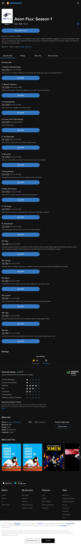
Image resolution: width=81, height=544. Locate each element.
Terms (40, 523)
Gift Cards (45, 508)
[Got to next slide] (79, 457)
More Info (38, 56)
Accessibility (66, 514)
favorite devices (25, 47)
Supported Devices (68, 498)
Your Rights (63, 525)
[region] (40, 532)
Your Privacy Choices (32, 540)
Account (24, 498)
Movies (4, 498)
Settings (24, 501)
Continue (48, 540)
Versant (17, 523)
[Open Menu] (3, 3)
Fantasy (10, 422)
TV (3, 501)
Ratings (22, 56)
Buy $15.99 (24, 31)
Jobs (63, 518)
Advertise (65, 511)
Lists (43, 495)
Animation (17, 422)
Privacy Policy (70, 523)
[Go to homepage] (14, 3)
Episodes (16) (7, 56)
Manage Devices (27, 505)
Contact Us (66, 508)
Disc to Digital (46, 501)
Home (4, 495)
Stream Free (6, 505)
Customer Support (68, 501)
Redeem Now (62, 426)
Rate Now (46, 363)
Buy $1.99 (21, 78)
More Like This (53, 56)
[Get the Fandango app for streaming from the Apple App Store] (7, 483)
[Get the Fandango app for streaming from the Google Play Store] (20, 483)
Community (35, 363)
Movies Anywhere (48, 505)
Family (44, 498)
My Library (25, 495)
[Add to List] (78, 24)
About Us (65, 495)
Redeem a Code (27, 508)
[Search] (78, 3)
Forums (64, 505)
